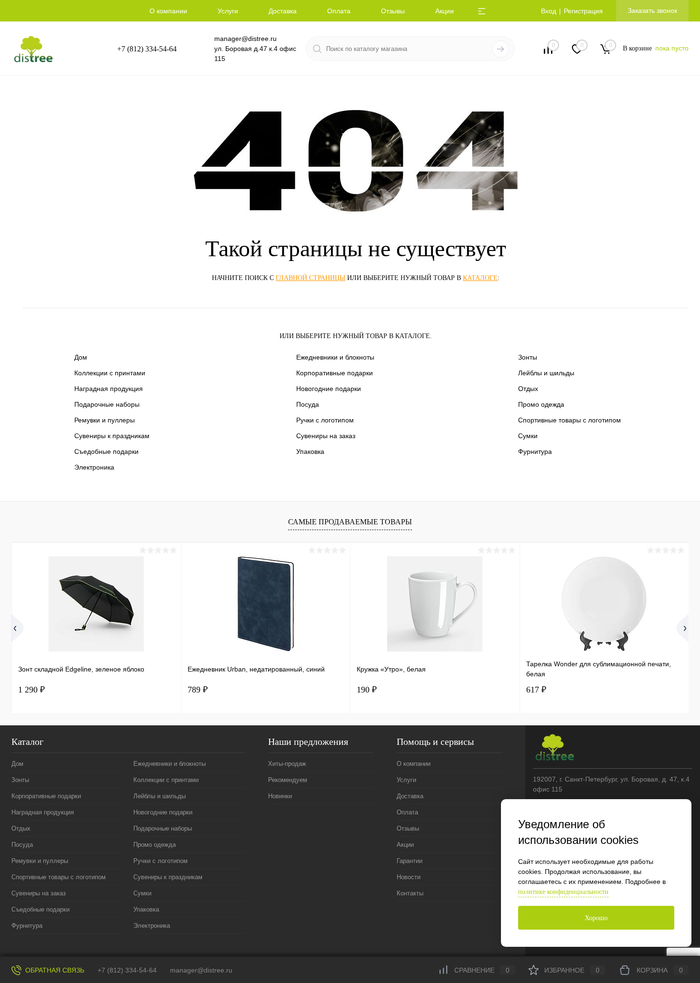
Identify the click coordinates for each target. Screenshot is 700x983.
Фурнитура (535, 451)
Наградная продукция (108, 388)
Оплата (338, 11)
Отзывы (393, 11)
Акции (444, 11)
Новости (408, 877)
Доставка (283, 11)
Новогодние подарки (328, 388)
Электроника (94, 467)
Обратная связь (53, 970)
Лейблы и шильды (546, 373)
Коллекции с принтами (109, 373)
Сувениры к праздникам (112, 436)
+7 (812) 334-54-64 (147, 49)
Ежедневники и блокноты (335, 357)
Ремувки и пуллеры (104, 420)
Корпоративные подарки (334, 373)
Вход (548, 11)
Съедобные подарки (106, 451)
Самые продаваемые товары (350, 522)
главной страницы (310, 277)
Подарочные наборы (107, 404)
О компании (168, 11)
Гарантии (409, 860)
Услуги (228, 11)
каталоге (480, 277)
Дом (80, 357)
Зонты (527, 357)
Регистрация (583, 11)
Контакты (410, 893)
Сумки (528, 436)
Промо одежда (541, 404)
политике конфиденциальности (563, 891)
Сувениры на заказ (325, 436)
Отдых (528, 388)
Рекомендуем (287, 779)
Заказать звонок (652, 10)
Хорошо (596, 918)
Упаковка (310, 451)
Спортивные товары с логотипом (569, 420)
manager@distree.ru (245, 38)
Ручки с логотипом (325, 420)
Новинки (280, 796)
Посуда (307, 404)
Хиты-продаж (287, 763)
